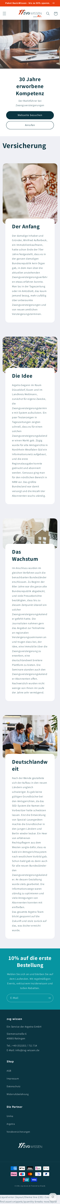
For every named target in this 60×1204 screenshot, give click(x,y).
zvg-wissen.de (25, 1186)
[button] (4, 13)
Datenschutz (13, 1086)
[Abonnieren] (49, 998)
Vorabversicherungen (18, 1131)
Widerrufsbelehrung (17, 1094)
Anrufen (30, 125)
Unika (10, 1116)
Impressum (13, 1078)
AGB (9, 1070)
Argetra (11, 1123)
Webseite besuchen (30, 115)
